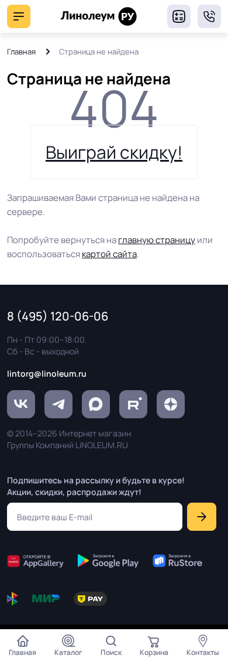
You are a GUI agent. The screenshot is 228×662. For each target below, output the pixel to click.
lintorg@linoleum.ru (47, 373)
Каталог (68, 652)
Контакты (202, 652)
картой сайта (109, 254)
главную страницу (156, 240)
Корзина (154, 652)
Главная (21, 51)
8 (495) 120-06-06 (209, 16)
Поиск (111, 652)
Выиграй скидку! (114, 152)
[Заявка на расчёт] (179, 16)
